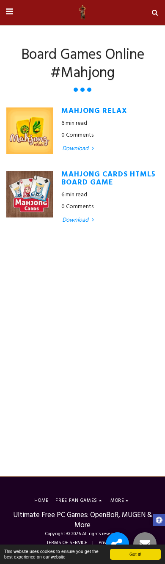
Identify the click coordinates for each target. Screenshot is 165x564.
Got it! (135, 554)
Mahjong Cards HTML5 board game (108, 179)
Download (76, 149)
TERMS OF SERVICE (67, 543)
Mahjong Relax (94, 111)
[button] (9, 12)
